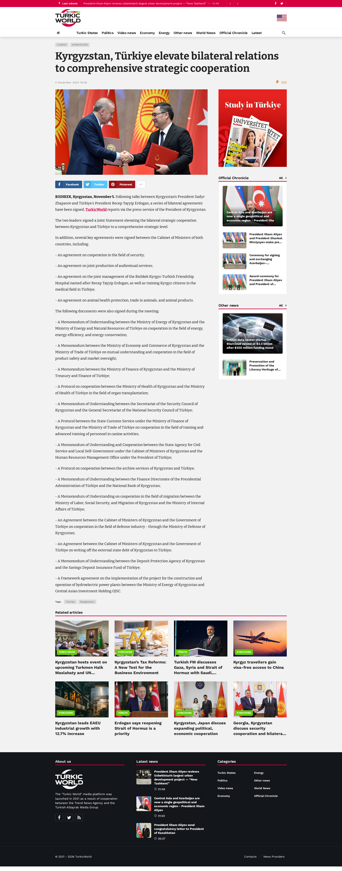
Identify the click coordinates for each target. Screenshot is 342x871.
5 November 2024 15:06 (71, 82)
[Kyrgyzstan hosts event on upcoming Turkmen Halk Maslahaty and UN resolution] (82, 639)
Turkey (61, 44)
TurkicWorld (96, 209)
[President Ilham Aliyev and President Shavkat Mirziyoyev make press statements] (234, 240)
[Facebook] (275, 3)
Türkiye (182, 652)
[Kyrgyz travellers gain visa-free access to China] (260, 639)
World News (262, 788)
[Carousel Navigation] (233, 3)
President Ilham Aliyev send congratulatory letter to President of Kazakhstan (179, 829)
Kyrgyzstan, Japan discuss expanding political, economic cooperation (200, 728)
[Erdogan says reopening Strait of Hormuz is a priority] (141, 699)
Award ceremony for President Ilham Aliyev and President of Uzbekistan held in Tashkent (265, 284)
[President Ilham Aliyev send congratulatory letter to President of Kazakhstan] (143, 830)
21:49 (161, 789)
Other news (262, 780)
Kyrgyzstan (80, 44)
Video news (225, 788)
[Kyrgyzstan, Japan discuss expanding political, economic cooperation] (200, 699)
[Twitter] (281, 3)
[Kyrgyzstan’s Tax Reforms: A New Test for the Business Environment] (141, 639)
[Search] (284, 33)
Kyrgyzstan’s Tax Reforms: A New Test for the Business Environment (140, 667)
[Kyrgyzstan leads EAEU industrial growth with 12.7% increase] (82, 699)
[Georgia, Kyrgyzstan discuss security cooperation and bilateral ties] (260, 699)
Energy (259, 772)
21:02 (161, 815)
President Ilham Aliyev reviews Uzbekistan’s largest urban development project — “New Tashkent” (145, 3)
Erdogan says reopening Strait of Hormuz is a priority (138, 728)
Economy (224, 795)
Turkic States (67, 652)
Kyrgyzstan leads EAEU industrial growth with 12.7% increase (78, 728)
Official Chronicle (266, 795)
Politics (222, 780)
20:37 (161, 838)
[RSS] (79, 817)
